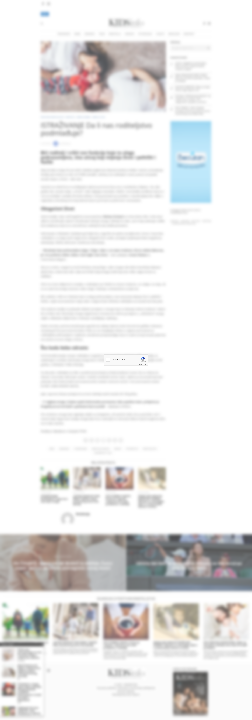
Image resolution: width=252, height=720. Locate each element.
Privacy (140, 364)
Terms (144, 364)
